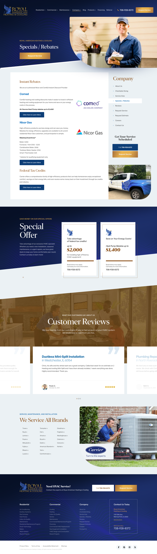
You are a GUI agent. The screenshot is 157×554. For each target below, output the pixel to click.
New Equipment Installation (58, 529)
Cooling (52, 509)
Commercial (51, 10)
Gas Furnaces (24, 514)
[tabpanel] (79, 250)
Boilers (22, 529)
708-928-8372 (126, 10)
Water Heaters (24, 531)
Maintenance (24, 522)
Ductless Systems (25, 512)
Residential (40, 10)
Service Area (120, 96)
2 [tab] (78, 398)
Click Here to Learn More (32, 115)
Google (124, 547)
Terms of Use (35, 546)
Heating (52, 512)
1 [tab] (23, 277)
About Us (118, 86)
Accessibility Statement (50, 546)
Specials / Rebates (122, 101)
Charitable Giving (121, 91)
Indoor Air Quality (25, 519)
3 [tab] (80, 398)
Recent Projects (24, 534)
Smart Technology (25, 526)
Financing (101, 10)
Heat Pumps (23, 517)
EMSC (60, 549)
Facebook (118, 547)
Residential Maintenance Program (30, 524)
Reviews (118, 106)
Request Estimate (121, 116)
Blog (84, 10)
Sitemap (64, 546)
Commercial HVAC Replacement (60, 526)
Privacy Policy (24, 546)
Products (91, 10)
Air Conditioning (25, 509)
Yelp (135, 547)
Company (76, 10)
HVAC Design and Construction (59, 531)
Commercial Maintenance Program (60, 522)
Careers (118, 120)
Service (52, 517)
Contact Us (119, 125)
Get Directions (118, 519)
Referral (109, 10)
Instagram (129, 547)
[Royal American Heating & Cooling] (15, 10)
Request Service (144, 10)
